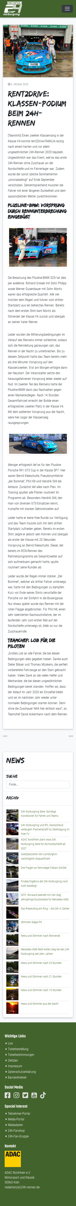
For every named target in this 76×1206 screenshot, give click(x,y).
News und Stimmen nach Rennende (40, 936)
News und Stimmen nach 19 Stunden (41, 990)
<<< (5, 736)
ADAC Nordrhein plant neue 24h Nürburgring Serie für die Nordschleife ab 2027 (43, 844)
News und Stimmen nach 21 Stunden (41, 976)
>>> (71, 736)
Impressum (15, 1066)
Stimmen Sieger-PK (31, 922)
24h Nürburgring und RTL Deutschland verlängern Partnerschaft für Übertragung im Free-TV (45, 829)
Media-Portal (16, 1119)
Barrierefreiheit (17, 1077)
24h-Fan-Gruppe (18, 1136)
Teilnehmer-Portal (19, 1113)
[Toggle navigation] (67, 9)
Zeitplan (13, 1060)
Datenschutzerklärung (22, 1072)
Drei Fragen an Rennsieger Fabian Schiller (43, 868)
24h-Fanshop (16, 1131)
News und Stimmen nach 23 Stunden (41, 963)
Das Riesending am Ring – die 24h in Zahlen (45, 908)
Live (10, 1043)
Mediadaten (15, 1125)
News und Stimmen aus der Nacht (39, 1004)
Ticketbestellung (18, 1049)
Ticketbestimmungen (21, 1055)
